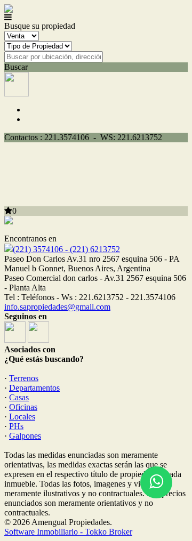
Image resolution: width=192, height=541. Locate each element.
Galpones (25, 435)
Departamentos (34, 387)
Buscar (16, 66)
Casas (19, 397)
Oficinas (23, 406)
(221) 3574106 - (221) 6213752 (66, 249)
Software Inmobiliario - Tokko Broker (68, 531)
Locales (22, 416)
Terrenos (23, 378)
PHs (16, 426)
